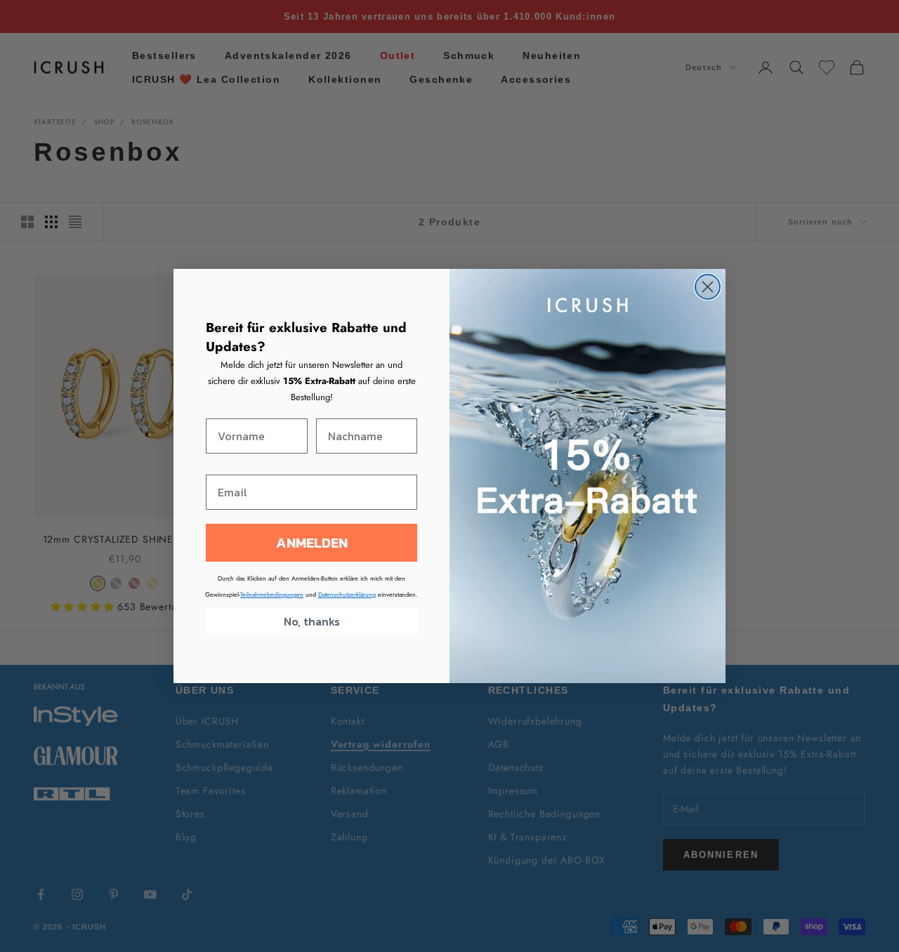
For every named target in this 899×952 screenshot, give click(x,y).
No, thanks (312, 621)
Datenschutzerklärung (347, 594)
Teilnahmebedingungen (271, 594)
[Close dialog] (707, 287)
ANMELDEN (312, 542)
